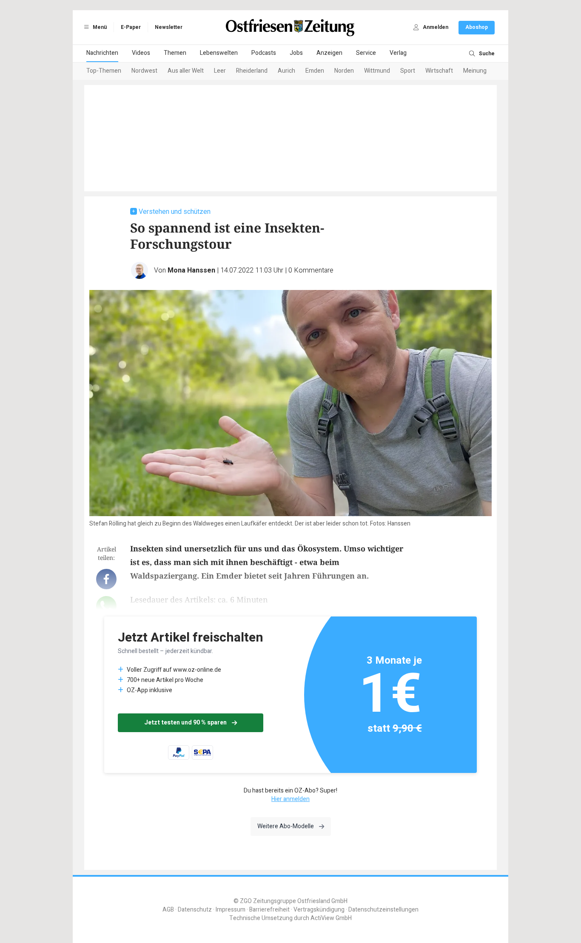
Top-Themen (103, 70)
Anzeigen (329, 52)
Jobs (296, 52)
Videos (141, 52)
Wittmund (377, 70)
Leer (220, 70)
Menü (99, 27)
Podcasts (263, 52)
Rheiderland (252, 70)
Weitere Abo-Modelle (285, 826)
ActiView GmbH (331, 918)
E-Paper (131, 27)
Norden (344, 70)
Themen (175, 52)
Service (366, 52)
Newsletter (168, 27)
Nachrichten (102, 52)
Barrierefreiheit (269, 909)
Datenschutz (195, 909)
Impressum (230, 909)
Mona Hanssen (191, 270)
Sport (407, 70)
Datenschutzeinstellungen (383, 909)
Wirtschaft (439, 70)
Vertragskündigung (319, 909)
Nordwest (144, 70)
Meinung (475, 70)
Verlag (398, 52)
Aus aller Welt (186, 70)
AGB (168, 909)
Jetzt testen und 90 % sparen (185, 722)
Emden (314, 70)
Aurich (286, 70)
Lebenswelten (219, 52)
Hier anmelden (290, 799)
